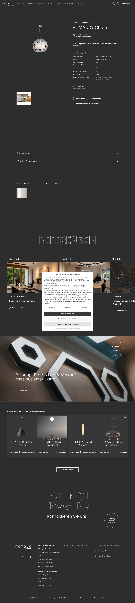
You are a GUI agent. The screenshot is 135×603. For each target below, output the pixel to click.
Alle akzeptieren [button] (67, 313)
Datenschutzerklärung (82, 299)
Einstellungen (70, 301)
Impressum (72, 598)
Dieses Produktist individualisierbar (83, 35)
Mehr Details (13, 452)
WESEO (102, 598)
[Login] (118, 3)
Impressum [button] (77, 328)
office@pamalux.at (47, 566)
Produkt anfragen (28, 452)
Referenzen (84, 545)
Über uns (69, 549)
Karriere (82, 549)
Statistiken (68, 307)
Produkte (69, 545)
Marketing (84, 307)
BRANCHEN (40, 3)
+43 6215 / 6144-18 (45, 585)
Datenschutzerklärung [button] (68, 328)
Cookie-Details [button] (58, 328)
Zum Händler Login (104, 556)
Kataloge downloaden (106, 551)
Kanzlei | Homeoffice (22, 300)
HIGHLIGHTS (20, 3)
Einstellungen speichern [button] (67, 319)
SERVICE (71, 3)
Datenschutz (82, 598)
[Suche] (114, 3)
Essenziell (52, 307)
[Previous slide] (13, 278)
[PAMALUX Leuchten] (8, 3)
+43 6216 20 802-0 (45, 559)
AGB (90, 598)
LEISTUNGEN (50, 3)
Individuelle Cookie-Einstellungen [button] (68, 324)
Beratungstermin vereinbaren (108, 546)
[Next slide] (122, 278)
